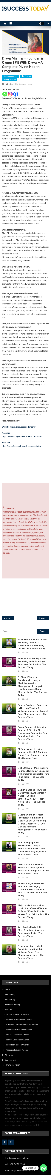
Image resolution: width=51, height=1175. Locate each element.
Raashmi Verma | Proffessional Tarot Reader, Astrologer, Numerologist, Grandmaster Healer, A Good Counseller (44, 618)
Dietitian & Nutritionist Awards (19, 1020)
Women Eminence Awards (17, 1014)
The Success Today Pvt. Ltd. (17, 1158)
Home (7, 989)
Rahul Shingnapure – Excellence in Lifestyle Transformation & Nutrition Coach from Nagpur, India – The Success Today (32, 848)
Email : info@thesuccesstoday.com (20, 1170)
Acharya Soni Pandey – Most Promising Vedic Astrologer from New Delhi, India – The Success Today (32, 663)
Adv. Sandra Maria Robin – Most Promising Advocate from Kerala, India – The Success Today (31, 932)
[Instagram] (10, 94)
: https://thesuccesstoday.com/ (19, 427)
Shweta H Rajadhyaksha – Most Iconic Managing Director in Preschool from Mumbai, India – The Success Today (32, 889)
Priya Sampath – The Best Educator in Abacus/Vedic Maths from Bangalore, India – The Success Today (33, 869)
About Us (9, 1055)
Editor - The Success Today (20, 84)
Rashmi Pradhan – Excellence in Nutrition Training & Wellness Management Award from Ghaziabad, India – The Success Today (33, 711)
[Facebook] (15, 94)
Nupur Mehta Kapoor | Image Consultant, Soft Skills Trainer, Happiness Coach (10, 618)
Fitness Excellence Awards (17, 1035)
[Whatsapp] (4, 94)
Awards (8, 1010)
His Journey (10, 999)
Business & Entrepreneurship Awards (22, 1025)
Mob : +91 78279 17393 (15, 1164)
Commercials (10, 1060)
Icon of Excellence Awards (17, 1040)
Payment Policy (13, 1065)
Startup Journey (10, 79)
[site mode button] (41, 23)
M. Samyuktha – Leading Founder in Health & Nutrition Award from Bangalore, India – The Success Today (33, 753)
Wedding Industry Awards (17, 1050)
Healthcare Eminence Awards (19, 1030)
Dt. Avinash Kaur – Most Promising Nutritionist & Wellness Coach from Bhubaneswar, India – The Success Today (31, 952)
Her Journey (26, 76)
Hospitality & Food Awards (17, 1045)
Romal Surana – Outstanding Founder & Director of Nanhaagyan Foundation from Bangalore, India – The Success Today (33, 733)
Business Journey (10, 76)
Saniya (27, 652)
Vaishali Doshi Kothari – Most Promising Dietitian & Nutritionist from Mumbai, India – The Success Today (33, 644)
